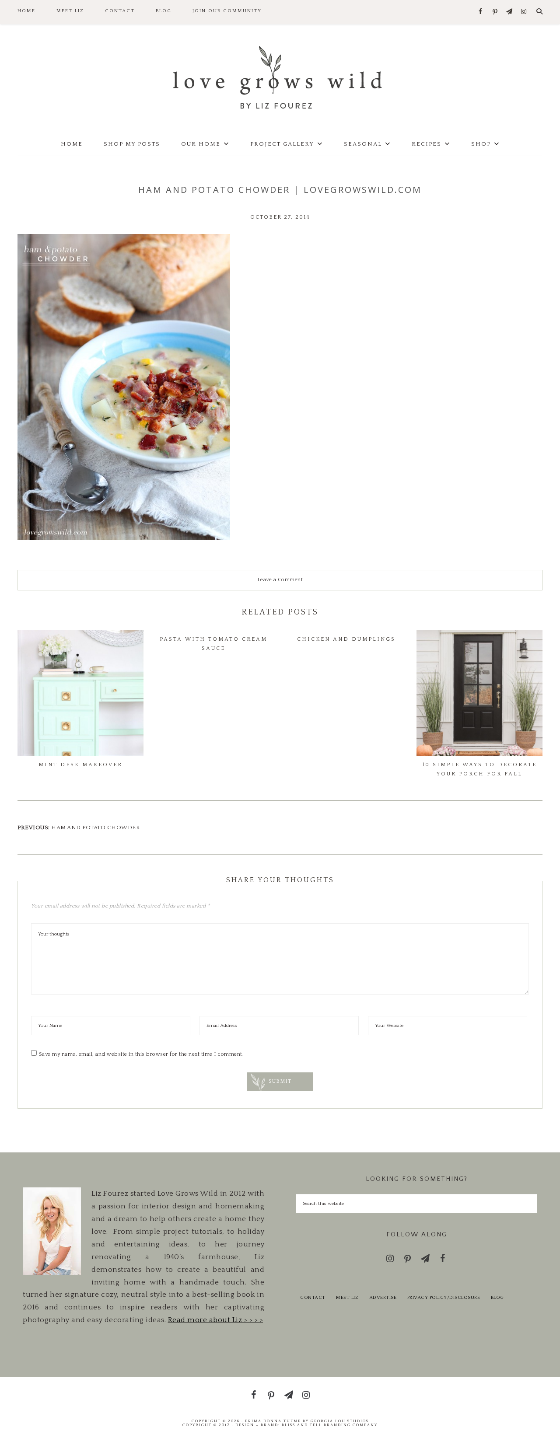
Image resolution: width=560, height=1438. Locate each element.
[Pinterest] (495, 12)
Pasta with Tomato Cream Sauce (213, 643)
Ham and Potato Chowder (95, 827)
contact (313, 1297)
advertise (383, 1297)
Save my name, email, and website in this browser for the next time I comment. (141, 1054)
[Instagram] (524, 12)
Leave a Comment (280, 580)
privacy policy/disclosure (443, 1297)
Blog (497, 1297)
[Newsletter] (509, 12)
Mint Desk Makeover (80, 765)
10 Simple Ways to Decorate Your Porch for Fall (479, 769)
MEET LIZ (347, 1297)
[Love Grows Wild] (280, 77)
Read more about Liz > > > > (215, 1320)
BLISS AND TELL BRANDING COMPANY (330, 1425)
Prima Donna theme (273, 1421)
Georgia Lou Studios (340, 1421)
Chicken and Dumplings (346, 639)
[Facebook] (480, 12)
